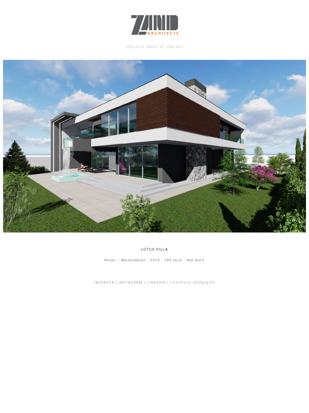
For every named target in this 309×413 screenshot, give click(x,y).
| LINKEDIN (155, 283)
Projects (135, 47)
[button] (9, 146)
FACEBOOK (104, 283)
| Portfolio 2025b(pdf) (192, 283)
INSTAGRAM (131, 283)
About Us (155, 47)
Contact (174, 47)
